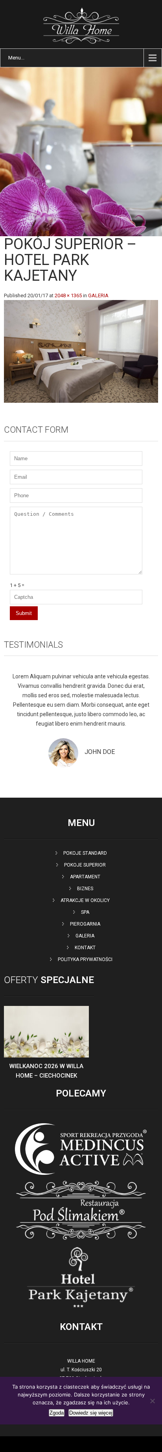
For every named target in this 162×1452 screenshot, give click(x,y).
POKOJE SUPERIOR (85, 865)
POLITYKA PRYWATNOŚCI (85, 959)
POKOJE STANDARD (85, 853)
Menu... (16, 58)
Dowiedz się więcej (90, 1413)
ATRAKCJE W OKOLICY (85, 900)
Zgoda (57, 1413)
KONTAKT (85, 947)
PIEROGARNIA (85, 924)
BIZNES (85, 888)
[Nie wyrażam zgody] (152, 1401)
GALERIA (98, 295)
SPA (85, 912)
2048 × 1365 (68, 295)
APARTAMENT (85, 877)
